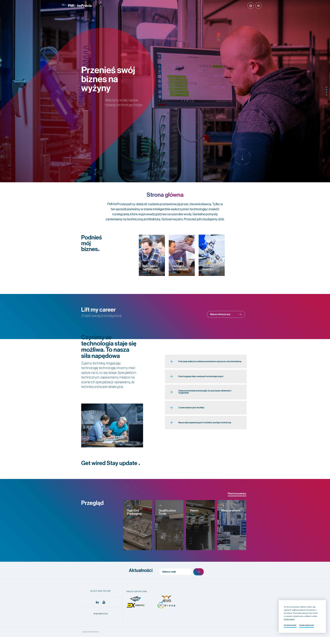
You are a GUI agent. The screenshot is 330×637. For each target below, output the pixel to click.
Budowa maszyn (208, 267)
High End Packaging (134, 512)
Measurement (230, 510)
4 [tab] (326, 95)
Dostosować (290, 625)
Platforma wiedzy (237, 493)
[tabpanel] (165, 91)
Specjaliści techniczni (150, 267)
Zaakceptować (306, 625)
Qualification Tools (167, 512)
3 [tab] (326, 92)
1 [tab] (326, 87)
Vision (194, 510)
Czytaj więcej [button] (289, 619)
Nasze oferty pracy (220, 314)
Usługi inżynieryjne (181, 267)
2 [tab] (326, 90)
